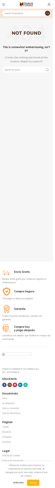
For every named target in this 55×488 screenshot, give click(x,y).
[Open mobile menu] (4, 4)
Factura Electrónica (11, 413)
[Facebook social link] (4, 385)
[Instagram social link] (9, 385)
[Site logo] (26, 4)
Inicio (4, 398)
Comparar (7, 436)
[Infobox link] (16, 272)
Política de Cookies (11, 455)
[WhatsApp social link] (25, 385)
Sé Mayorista (8, 403)
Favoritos (6, 441)
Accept (33, 482)
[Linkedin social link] (20, 385)
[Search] (47, 13)
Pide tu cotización (10, 408)
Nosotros (6, 431)
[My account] (49, 4)
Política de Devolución (12, 460)
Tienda (5, 426)
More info (18, 482)
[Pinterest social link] (15, 385)
